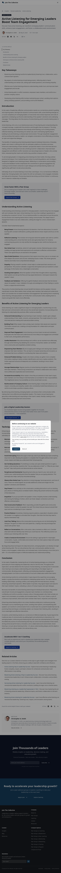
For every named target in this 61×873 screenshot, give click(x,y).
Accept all (16, 449)
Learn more (23, 437)
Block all (24, 449)
